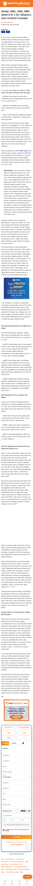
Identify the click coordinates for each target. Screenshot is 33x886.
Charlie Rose (20, 859)
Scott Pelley (4, 864)
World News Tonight (12, 872)
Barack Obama (10, 859)
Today (3, 872)
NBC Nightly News (6, 867)
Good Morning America (21, 867)
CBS (20, 864)
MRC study (23, 151)
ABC (2, 859)
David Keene (5, 861)
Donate (27, 876)
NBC (2, 869)
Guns (21, 872)
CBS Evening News (11, 869)
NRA (26, 861)
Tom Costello (14, 864)
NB (11, 861)
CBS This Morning (24, 869)
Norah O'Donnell (19, 861)
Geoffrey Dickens (7, 22)
